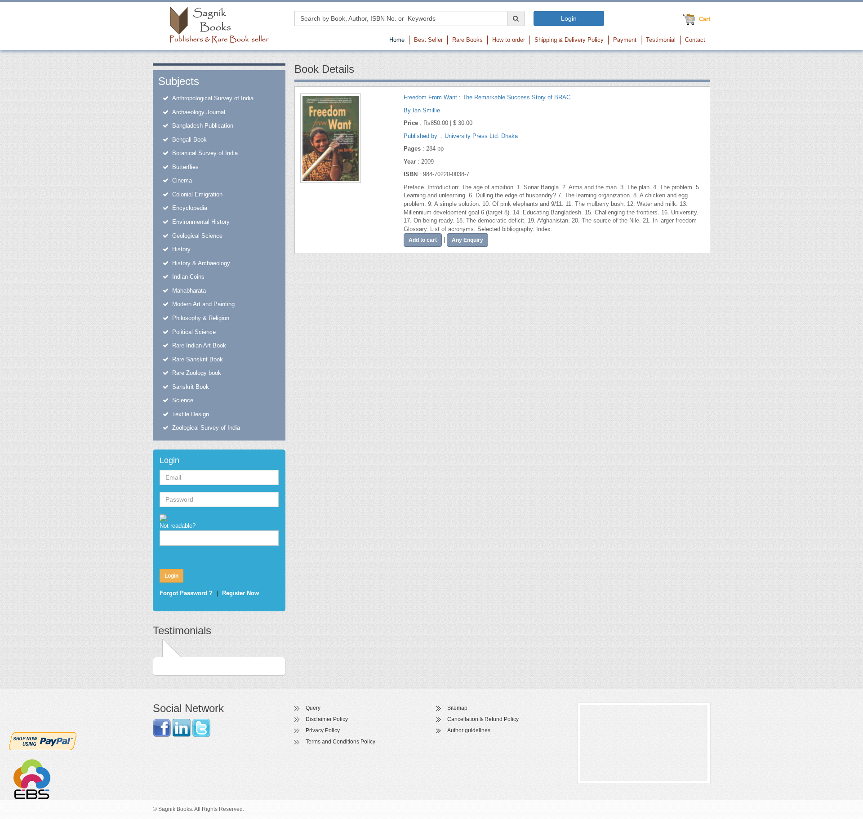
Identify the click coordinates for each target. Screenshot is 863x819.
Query (313, 708)
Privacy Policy (323, 730)
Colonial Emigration (197, 194)
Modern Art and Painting (203, 304)
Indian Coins (188, 276)
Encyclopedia (189, 208)
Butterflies (185, 167)
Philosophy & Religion (200, 318)
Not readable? (178, 525)
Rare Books (467, 39)
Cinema (182, 180)
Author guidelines (468, 730)
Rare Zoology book (196, 372)
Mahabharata (189, 290)
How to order (508, 39)
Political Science (194, 332)
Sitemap (457, 708)
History (181, 249)
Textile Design (190, 414)
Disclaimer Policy (327, 719)
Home (397, 39)
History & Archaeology (201, 263)
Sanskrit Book (190, 386)
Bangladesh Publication (202, 125)
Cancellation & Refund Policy (483, 719)
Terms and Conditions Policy (340, 742)
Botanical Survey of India (205, 153)
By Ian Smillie (422, 110)
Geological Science (197, 235)
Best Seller (428, 39)
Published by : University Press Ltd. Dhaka (461, 136)
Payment (624, 39)
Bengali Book (189, 139)
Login (569, 18)
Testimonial (661, 39)
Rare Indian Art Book (199, 345)
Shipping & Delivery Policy (569, 39)
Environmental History (201, 221)
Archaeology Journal (198, 112)
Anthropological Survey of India (213, 98)
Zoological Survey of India (206, 427)
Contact (695, 39)
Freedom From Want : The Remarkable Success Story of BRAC (487, 97)
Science (182, 400)
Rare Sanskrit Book (197, 359)
